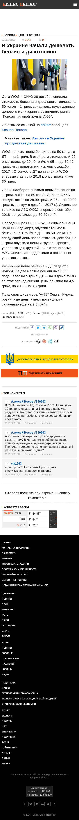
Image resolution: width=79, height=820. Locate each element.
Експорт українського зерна (20, 693)
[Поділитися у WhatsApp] (50, 327)
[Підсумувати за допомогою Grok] (56, 341)
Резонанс (8, 609)
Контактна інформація (16, 548)
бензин (41, 313)
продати (8, 513)
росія (5, 742)
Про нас (7, 542)
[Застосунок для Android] (42, 804)
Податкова (9, 682)
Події (5, 604)
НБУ (4, 726)
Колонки (7, 669)
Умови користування (15, 564)
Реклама (7, 558)
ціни (57, 313)
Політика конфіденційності (19, 569)
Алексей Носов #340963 (28, 401)
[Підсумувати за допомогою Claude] (44, 341)
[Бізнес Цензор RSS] (54, 804)
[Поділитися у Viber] (55, 327)
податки (7, 721)
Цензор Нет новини (14, 580)
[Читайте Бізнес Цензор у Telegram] (36, 804)
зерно (6, 763)
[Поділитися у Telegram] (44, 327)
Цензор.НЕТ (9, 593)
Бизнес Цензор (14, 130)
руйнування (9, 747)
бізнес (6, 710)
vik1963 (16, 463)
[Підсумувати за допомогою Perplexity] (50, 341)
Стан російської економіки (19, 704)
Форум (6, 636)
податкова (9, 737)
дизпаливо (13, 316)
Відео (5, 620)
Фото (5, 615)
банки (6, 688)
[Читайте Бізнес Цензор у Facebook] (25, 804)
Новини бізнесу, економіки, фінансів (25, 585)
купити (18, 513)
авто (9, 313)
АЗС (24, 313)
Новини (9, 35)
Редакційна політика (15, 574)
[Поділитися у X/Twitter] (38, 327)
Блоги (6, 631)
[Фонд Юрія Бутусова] (39, 358)
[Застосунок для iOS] (48, 804)
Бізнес (6, 642)
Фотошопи (8, 625)
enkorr (46, 125)
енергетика (9, 731)
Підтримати (9, 553)
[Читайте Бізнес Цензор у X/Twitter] (30, 804)
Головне (7, 653)
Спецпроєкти (10, 658)
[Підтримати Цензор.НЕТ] (39, 373)
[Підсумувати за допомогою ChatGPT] (38, 341)
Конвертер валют (16, 507)
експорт (7, 715)
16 (43, 40)
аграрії (6, 753)
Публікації (8, 664)
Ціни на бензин (29, 35)
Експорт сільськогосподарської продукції (29, 698)
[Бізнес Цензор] (20, 5)
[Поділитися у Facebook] (32, 327)
